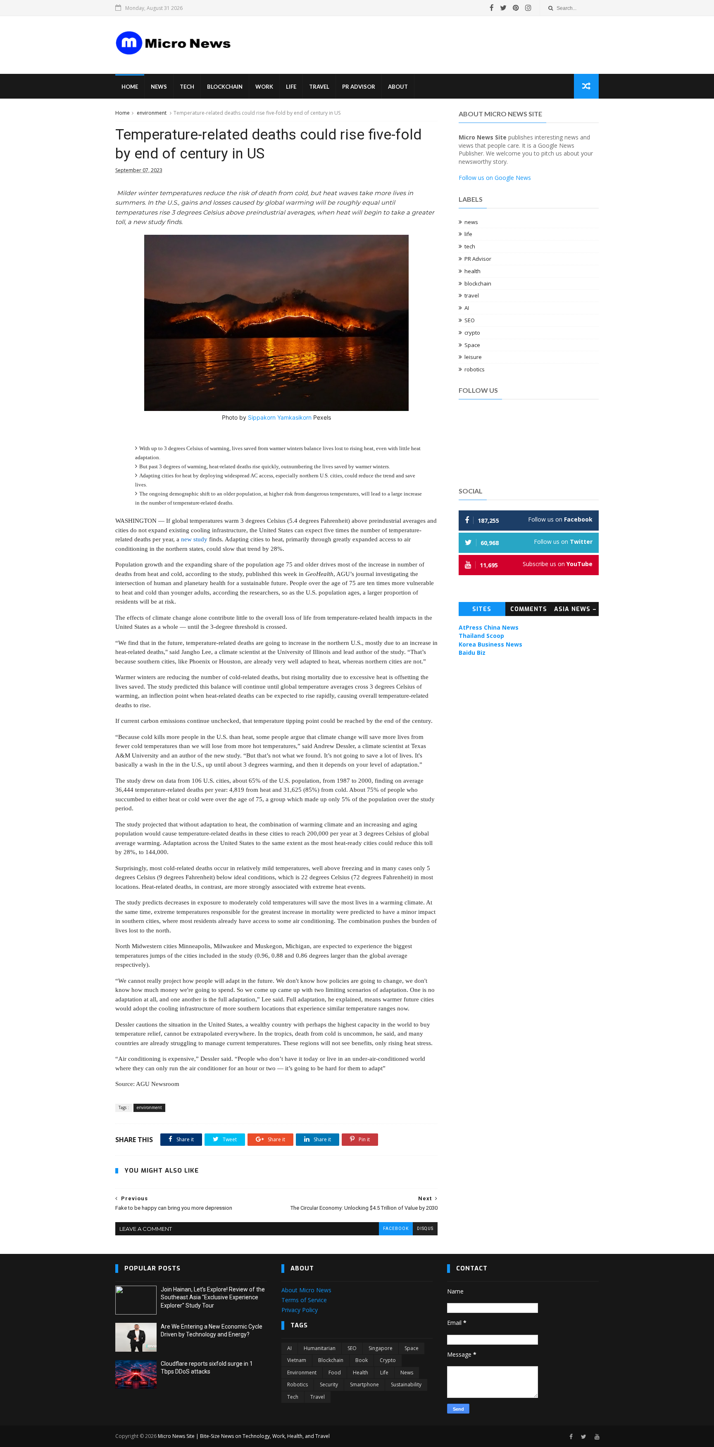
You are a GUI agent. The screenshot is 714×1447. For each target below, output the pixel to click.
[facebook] (492, 8)
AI (466, 308)
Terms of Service (304, 1300)
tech (469, 246)
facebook (396, 1228)
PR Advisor (358, 86)
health (472, 271)
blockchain (477, 283)
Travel (319, 86)
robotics (474, 369)
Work (264, 86)
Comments (528, 609)
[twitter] (503, 8)
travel (471, 295)
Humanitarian (320, 1348)
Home (129, 86)
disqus (425, 1228)
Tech (187, 86)
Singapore (381, 1348)
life (468, 234)
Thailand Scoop (481, 636)
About (398, 86)
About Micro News (306, 1290)
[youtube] (597, 1436)
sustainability (406, 1384)
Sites (481, 609)
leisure (473, 357)
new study (194, 539)
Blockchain (225, 86)
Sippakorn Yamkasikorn (280, 417)
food (334, 1372)
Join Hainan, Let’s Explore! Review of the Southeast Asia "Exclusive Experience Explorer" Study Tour (213, 1297)
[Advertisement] (394, 38)
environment (152, 112)
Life (291, 86)
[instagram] (528, 8)
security (329, 1384)
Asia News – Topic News (575, 610)
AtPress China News (489, 627)
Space (472, 345)
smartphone (364, 1384)
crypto (472, 332)
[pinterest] (516, 8)
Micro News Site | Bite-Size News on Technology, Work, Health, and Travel (244, 1436)
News (159, 86)
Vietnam (296, 1360)
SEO (469, 320)
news (471, 222)
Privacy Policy (299, 1310)
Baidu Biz (472, 652)
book (361, 1360)
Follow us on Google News (495, 178)
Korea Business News (490, 644)
